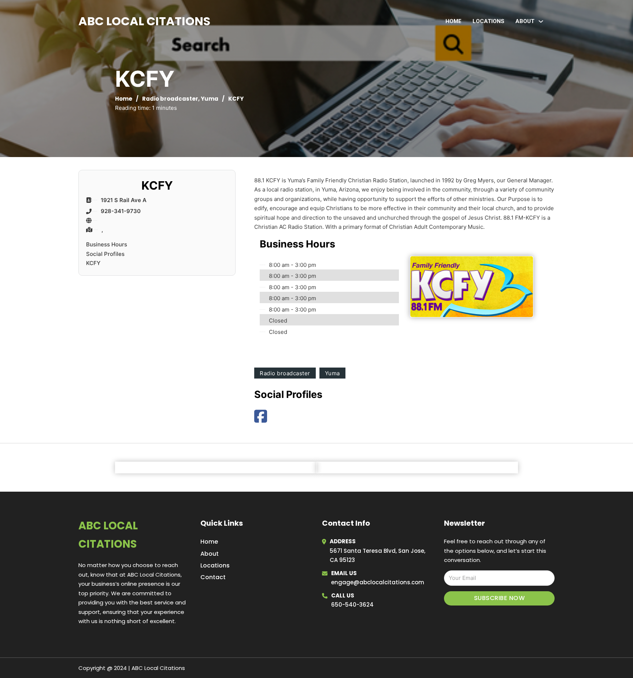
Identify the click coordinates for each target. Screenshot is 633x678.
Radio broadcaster (170, 99)
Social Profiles (105, 253)
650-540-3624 (352, 604)
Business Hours (106, 244)
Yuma (209, 99)
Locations (488, 21)
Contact (213, 577)
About (209, 554)
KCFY (93, 263)
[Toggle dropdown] (541, 21)
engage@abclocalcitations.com (377, 582)
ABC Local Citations (144, 21)
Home (453, 21)
